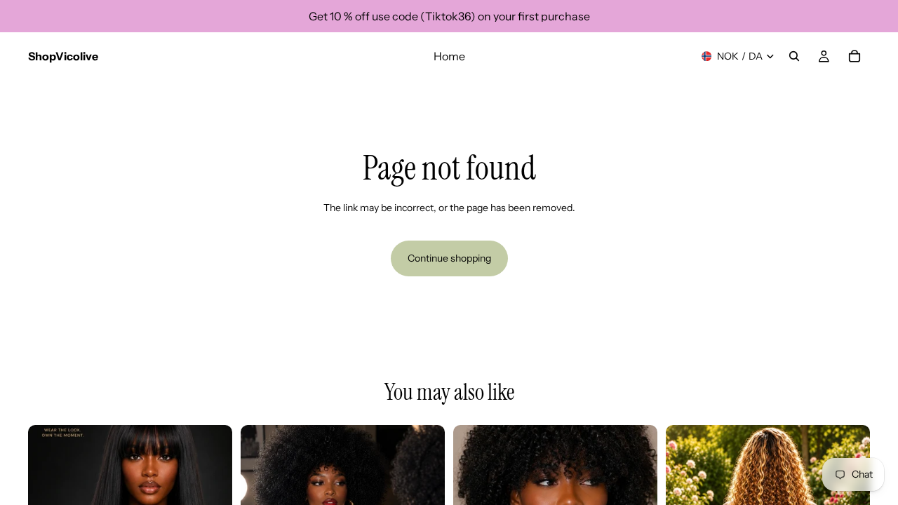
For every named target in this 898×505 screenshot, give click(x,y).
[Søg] (794, 56)
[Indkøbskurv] (854, 56)
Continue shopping (449, 258)
